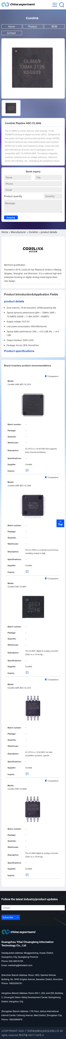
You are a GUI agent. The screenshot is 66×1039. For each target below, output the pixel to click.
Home (11, 26)
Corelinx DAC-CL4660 (17, 788)
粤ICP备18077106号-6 (31, 1035)
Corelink (33, 232)
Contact (11, 33)
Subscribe (7, 917)
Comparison (53, 376)
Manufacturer (18, 232)
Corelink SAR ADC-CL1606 (19, 485)
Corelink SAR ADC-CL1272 (19, 687)
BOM (54, 26)
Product (33, 26)
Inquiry (11, 217)
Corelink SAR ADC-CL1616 (19, 384)
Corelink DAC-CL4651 (17, 586)
